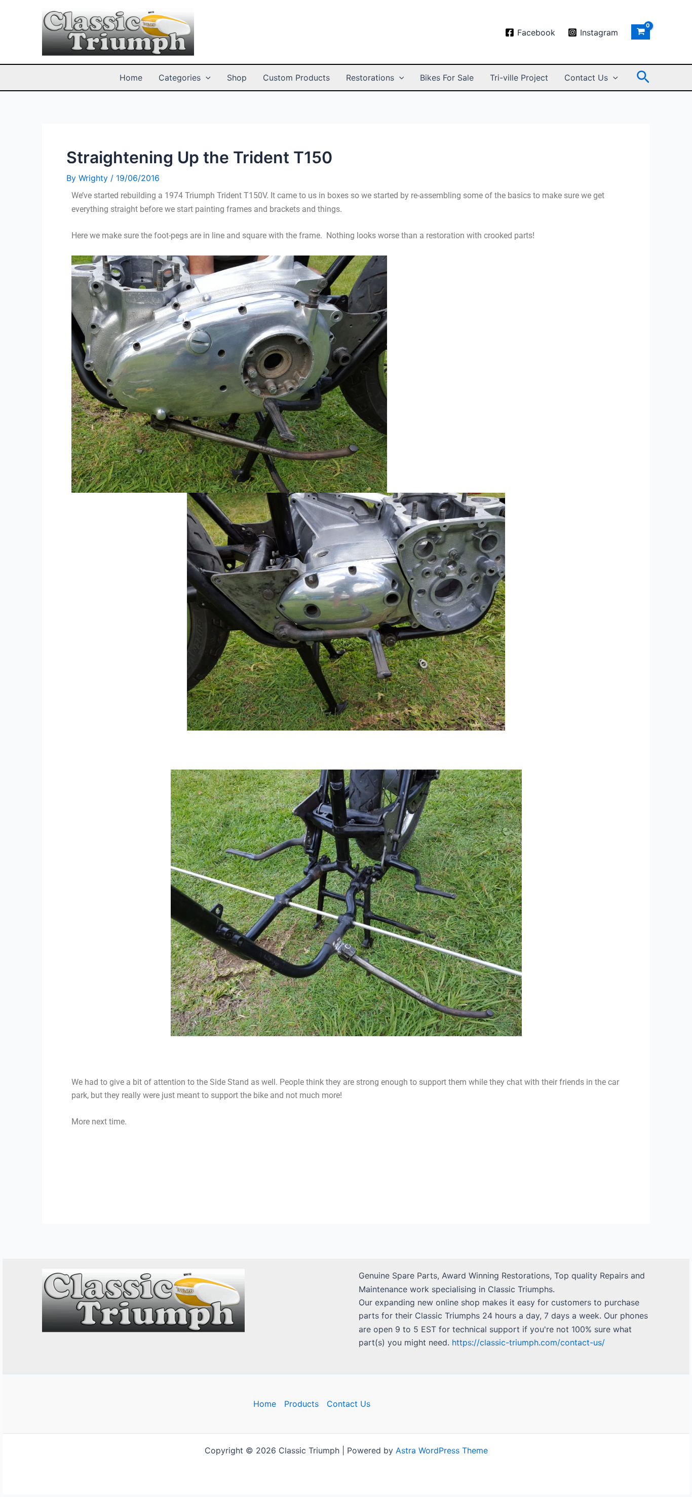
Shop (237, 77)
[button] (206, 77)
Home (131, 77)
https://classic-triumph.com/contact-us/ (528, 1342)
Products (301, 1404)
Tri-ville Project (519, 77)
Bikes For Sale (447, 77)
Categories (180, 77)
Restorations (370, 77)
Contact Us (586, 77)
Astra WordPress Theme (442, 1450)
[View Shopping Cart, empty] (640, 32)
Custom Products (296, 77)
